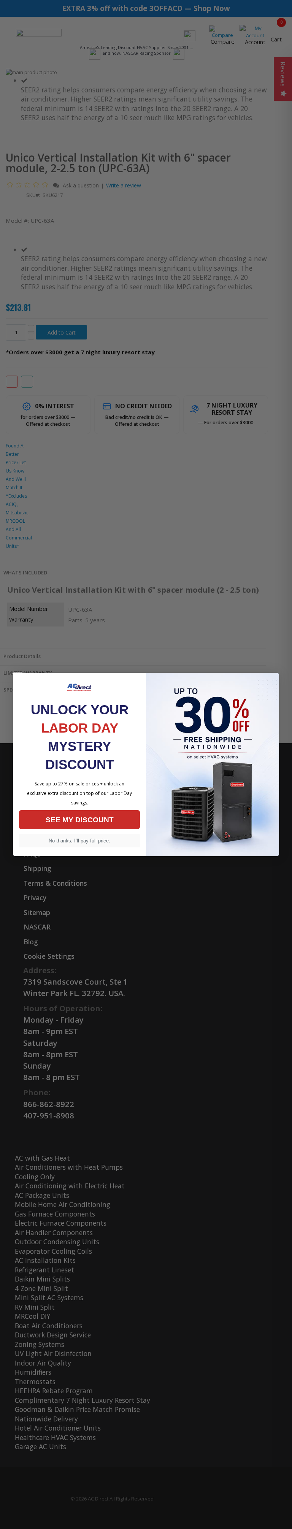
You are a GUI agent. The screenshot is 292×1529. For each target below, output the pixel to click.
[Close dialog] (18, 673)
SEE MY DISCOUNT (80, 820)
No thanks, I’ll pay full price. (79, 841)
